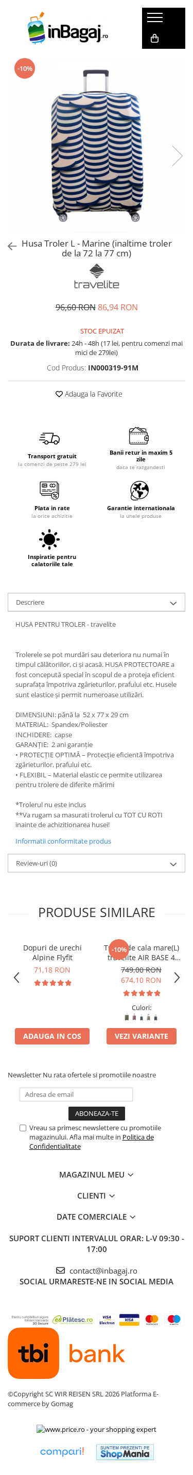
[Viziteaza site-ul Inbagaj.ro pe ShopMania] (125, 1452)
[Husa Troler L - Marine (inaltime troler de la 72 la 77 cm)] (96, 145)
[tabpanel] (96, 145)
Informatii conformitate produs (63, 841)
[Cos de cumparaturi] (155, 38)
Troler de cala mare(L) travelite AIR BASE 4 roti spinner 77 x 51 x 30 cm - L (141, 952)
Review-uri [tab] (36, 863)
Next (177, 155)
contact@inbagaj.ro (102, 1270)
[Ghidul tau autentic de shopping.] (61, 1452)
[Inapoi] (7, 246)
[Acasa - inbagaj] (66, 28)
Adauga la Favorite (92, 394)
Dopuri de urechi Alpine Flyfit (52, 952)
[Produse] (156, 20)
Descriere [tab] (30, 602)
